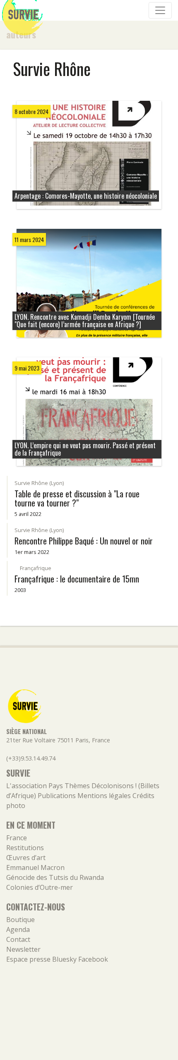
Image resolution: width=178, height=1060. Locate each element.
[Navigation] (160, 10)
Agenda (18, 929)
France (16, 837)
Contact (18, 939)
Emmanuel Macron (35, 867)
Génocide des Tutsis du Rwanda (55, 877)
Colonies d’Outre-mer (39, 887)
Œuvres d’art (26, 857)
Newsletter (23, 949)
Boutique (20, 919)
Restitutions (25, 847)
